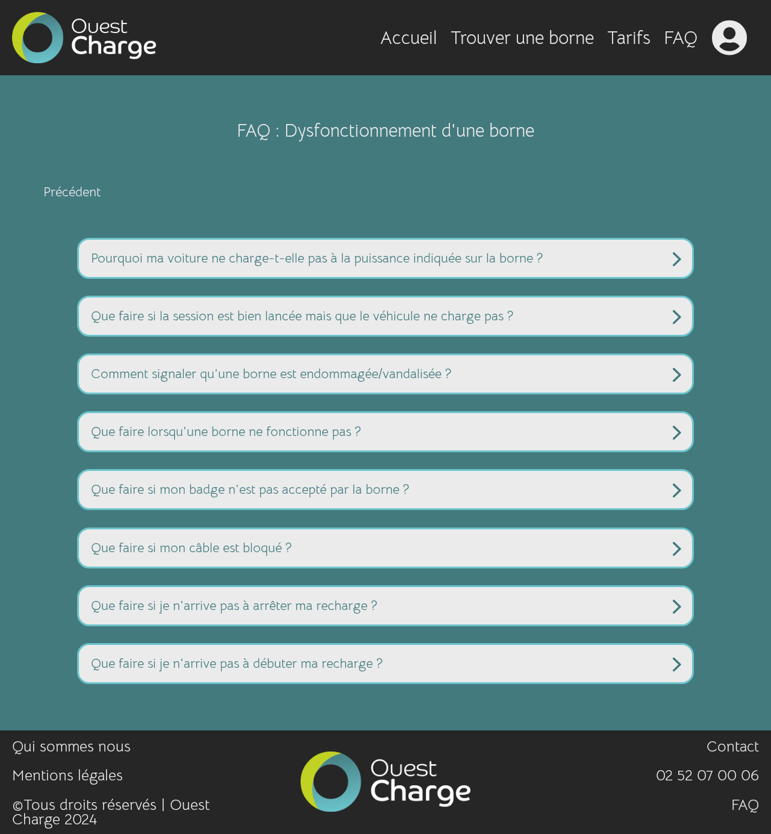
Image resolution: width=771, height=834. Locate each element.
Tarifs (629, 40)
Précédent (72, 192)
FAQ (681, 40)
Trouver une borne (522, 40)
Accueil (408, 40)
